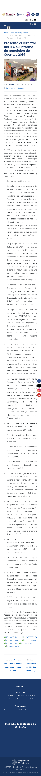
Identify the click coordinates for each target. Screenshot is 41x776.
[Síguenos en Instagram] (39, 390)
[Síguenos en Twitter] (39, 386)
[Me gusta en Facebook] (39, 381)
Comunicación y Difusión (19, 33)
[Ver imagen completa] (20, 70)
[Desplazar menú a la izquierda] (8, 27)
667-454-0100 (22, 709)
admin (11, 84)
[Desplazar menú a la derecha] (9, 27)
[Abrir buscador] (37, 14)
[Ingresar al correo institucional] (33, 14)
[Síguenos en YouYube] (39, 395)
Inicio (6, 33)
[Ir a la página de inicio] (5, 25)
